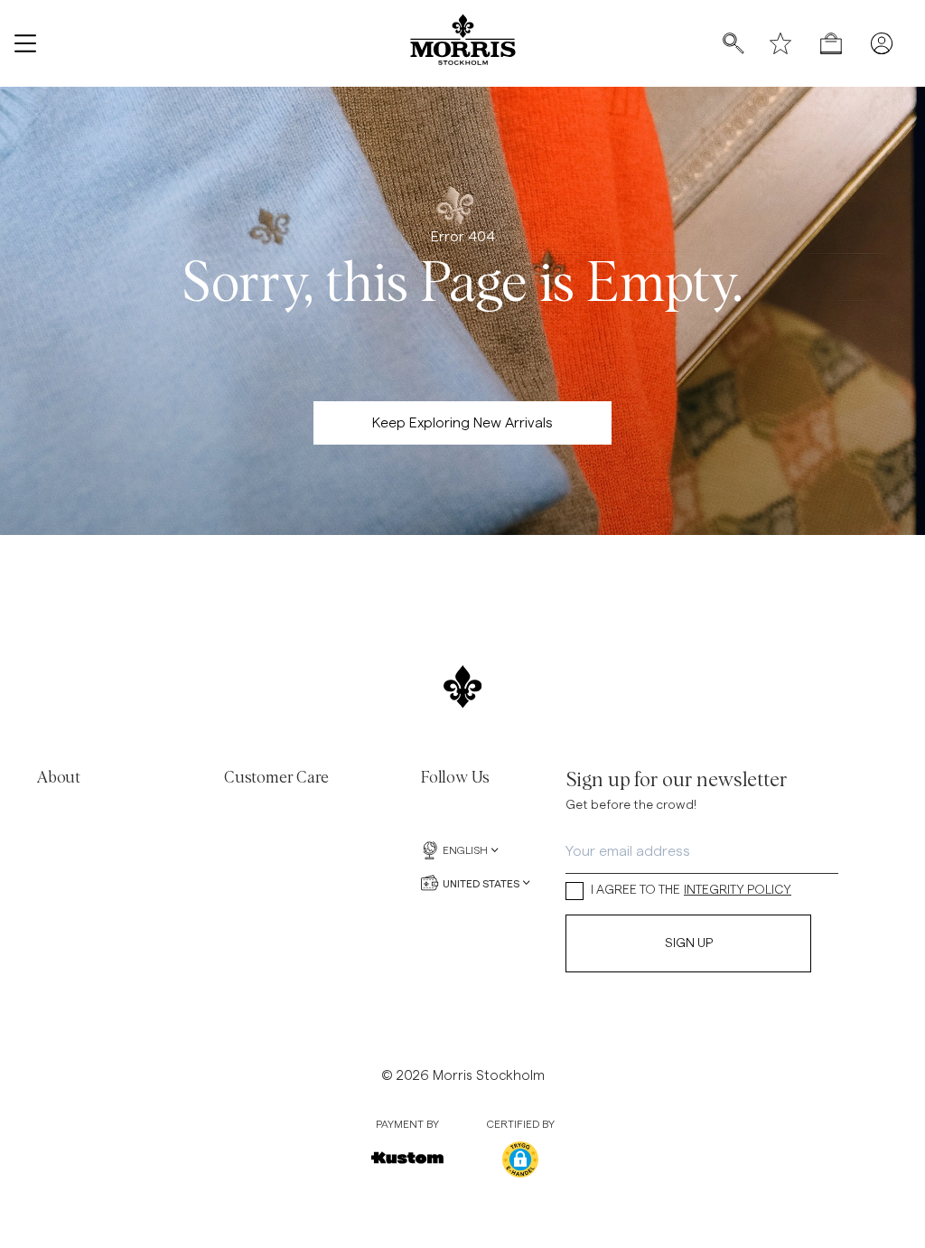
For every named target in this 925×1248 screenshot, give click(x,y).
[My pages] (881, 43)
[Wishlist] (780, 43)
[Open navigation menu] (25, 43)
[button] (520, 1159)
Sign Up (689, 943)
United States (481, 883)
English (465, 850)
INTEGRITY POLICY (737, 890)
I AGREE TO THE (691, 890)
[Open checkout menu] (831, 43)
